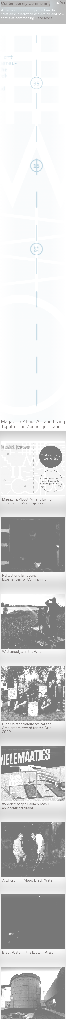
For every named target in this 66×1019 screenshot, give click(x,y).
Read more (43, 18)
